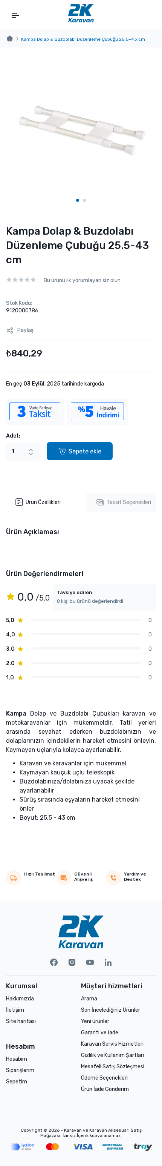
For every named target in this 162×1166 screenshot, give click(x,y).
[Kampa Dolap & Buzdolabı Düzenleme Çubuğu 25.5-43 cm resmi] (81, 130)
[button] (77, 200)
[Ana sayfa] (10, 39)
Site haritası (21, 1021)
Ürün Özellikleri (43, 502)
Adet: (13, 436)
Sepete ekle (85, 451)
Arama (89, 998)
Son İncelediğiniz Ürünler (110, 1010)
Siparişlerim (20, 1070)
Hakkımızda (20, 998)
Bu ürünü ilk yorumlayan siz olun (82, 280)
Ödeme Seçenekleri (104, 1078)
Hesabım (16, 1059)
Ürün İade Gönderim (105, 1089)
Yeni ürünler (95, 1021)
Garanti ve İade (99, 1032)
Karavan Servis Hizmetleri (112, 1044)
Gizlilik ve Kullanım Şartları (112, 1055)
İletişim (15, 1010)
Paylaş (25, 330)
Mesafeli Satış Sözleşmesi (112, 1066)
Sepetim (16, 1081)
